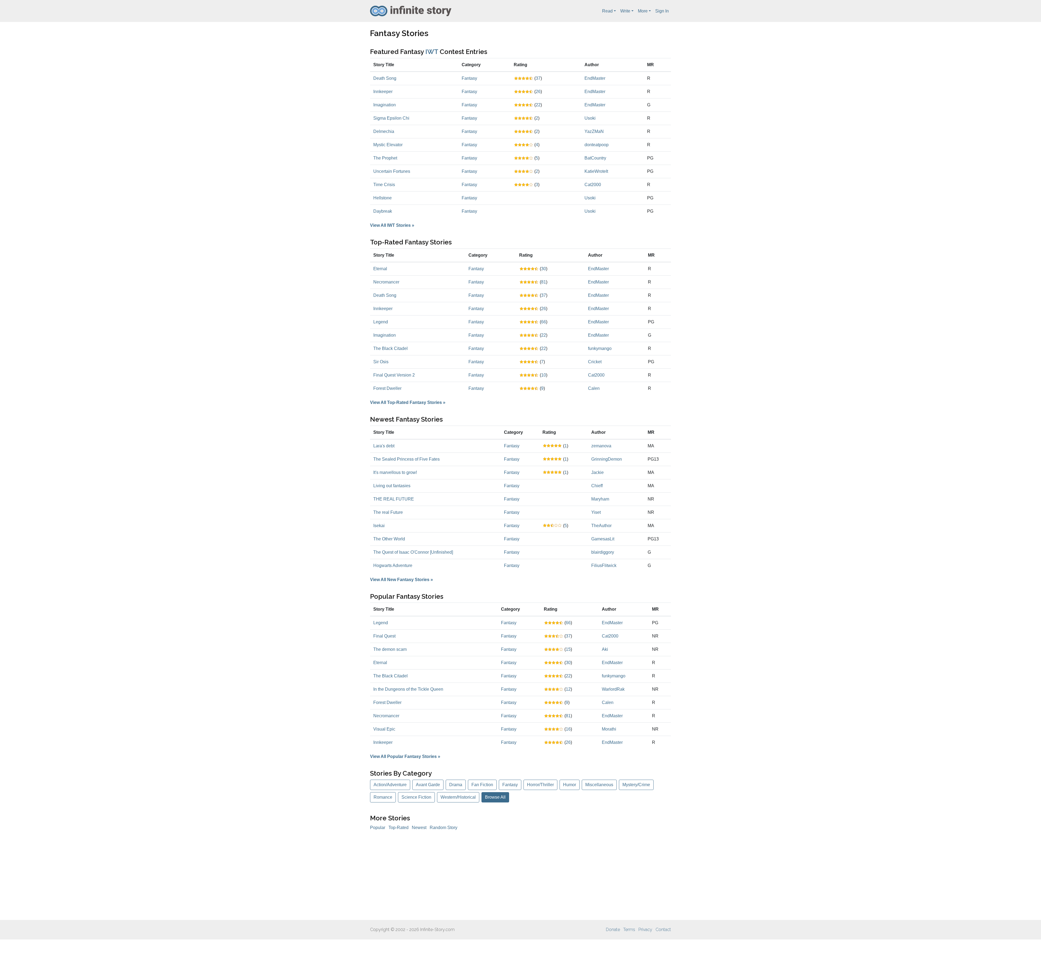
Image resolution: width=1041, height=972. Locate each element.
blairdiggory (602, 552)
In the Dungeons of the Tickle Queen (408, 689)
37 (538, 78)
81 (543, 282)
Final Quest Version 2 (394, 375)
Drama (455, 784)
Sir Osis (380, 361)
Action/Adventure (390, 784)
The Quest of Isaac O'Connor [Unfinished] (413, 552)
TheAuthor (601, 525)
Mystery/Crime (636, 784)
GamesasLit (602, 539)
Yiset (596, 512)
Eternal (380, 268)
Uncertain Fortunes (391, 171)
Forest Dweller (387, 388)
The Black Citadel (390, 348)
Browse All (495, 797)
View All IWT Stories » (392, 225)
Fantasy (469, 78)
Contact (663, 929)
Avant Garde (428, 784)
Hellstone (382, 198)
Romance (383, 797)
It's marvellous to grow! (395, 472)
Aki (605, 649)
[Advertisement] (520, 875)
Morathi (609, 729)
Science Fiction (416, 797)
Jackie (597, 472)
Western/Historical (458, 797)
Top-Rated (398, 827)
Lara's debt (383, 446)
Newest (419, 827)
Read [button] (607, 11)
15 (568, 649)
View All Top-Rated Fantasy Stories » (407, 402)
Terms (629, 929)
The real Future (388, 512)
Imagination (384, 105)
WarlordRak (613, 689)
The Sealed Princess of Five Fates (406, 459)
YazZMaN (594, 131)
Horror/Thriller (540, 784)
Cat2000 (592, 184)
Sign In (662, 11)
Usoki (590, 118)
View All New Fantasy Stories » (401, 579)
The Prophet (385, 158)
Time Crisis (384, 184)
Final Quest (384, 636)
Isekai (379, 525)
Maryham (600, 499)
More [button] (643, 11)
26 (538, 91)
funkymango (600, 348)
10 (543, 375)
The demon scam (390, 649)
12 (568, 689)
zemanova (601, 446)
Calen (594, 388)
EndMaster (594, 78)
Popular (377, 827)
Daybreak (382, 211)
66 (543, 322)
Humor (569, 784)
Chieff (597, 485)
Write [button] (625, 11)
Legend (380, 322)
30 (543, 268)
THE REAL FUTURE (393, 499)
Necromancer (386, 282)
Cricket (595, 361)
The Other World (389, 539)
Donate (613, 929)
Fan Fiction (482, 784)
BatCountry (595, 158)
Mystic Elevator (388, 144)
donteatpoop (596, 144)
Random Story (443, 827)
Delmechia (383, 131)
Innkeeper (383, 91)
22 (538, 105)
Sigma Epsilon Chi (391, 118)
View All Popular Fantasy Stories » (405, 756)
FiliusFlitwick (603, 565)
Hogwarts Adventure (392, 565)
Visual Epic (384, 729)
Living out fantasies (391, 485)
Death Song (384, 78)
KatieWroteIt (596, 171)
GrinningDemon (606, 459)
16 (568, 729)
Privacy (645, 929)
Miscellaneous (599, 784)
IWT (431, 52)
